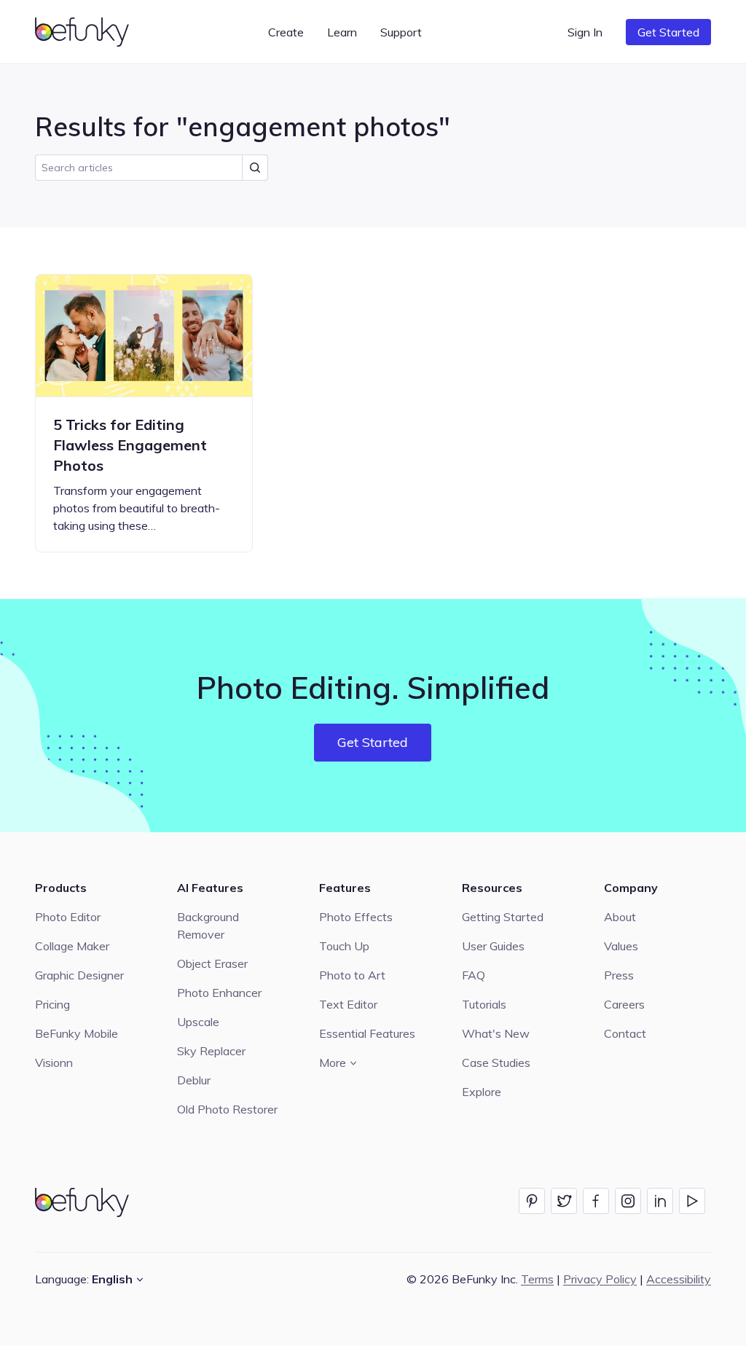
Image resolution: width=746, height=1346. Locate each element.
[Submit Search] (255, 167)
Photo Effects (356, 916)
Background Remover (208, 925)
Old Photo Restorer (227, 1109)
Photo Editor (68, 916)
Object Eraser (212, 963)
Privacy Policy (600, 1279)
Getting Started (502, 916)
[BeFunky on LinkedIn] (660, 1201)
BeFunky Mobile (76, 1033)
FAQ (473, 975)
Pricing (52, 1004)
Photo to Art (352, 975)
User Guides (493, 946)
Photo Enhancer (219, 992)
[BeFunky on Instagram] (628, 1201)
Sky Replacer (211, 1051)
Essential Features (367, 1033)
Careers (624, 1004)
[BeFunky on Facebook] (596, 1201)
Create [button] (286, 32)
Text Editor (348, 1004)
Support (401, 32)
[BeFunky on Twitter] (564, 1201)
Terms (537, 1279)
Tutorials (484, 1004)
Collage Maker (72, 946)
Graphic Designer (79, 975)
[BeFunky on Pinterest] (532, 1201)
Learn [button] (342, 32)
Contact (625, 1033)
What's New (496, 1033)
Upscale (198, 1021)
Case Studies (496, 1062)
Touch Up (344, 946)
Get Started (668, 32)
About (620, 916)
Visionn (54, 1062)
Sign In (585, 32)
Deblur (194, 1080)
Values (621, 946)
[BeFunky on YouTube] (692, 1201)
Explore (481, 1091)
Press (619, 975)
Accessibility (678, 1279)
